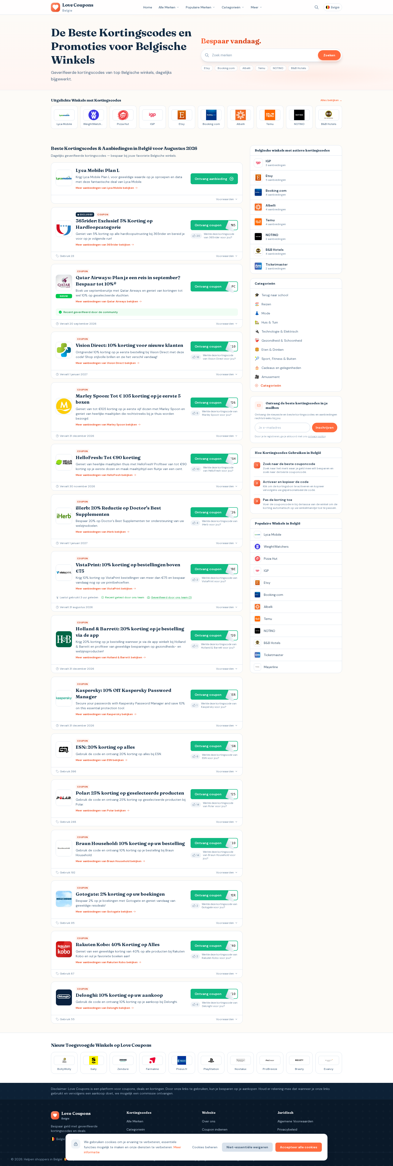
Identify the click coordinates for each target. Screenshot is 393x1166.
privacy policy (316, 436)
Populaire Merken (198, 7)
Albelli (246, 68)
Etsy (207, 68)
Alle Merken (167, 7)
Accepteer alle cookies (298, 1147)
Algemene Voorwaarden (295, 1121)
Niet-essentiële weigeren (247, 1147)
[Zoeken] (316, 7)
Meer (254, 7)
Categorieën (231, 7)
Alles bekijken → (331, 100)
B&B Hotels (298, 68)
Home (147, 7)
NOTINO (278, 68)
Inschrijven (325, 427)
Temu (261, 68)
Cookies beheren (204, 1147)
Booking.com (226, 68)
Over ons (208, 1121)
